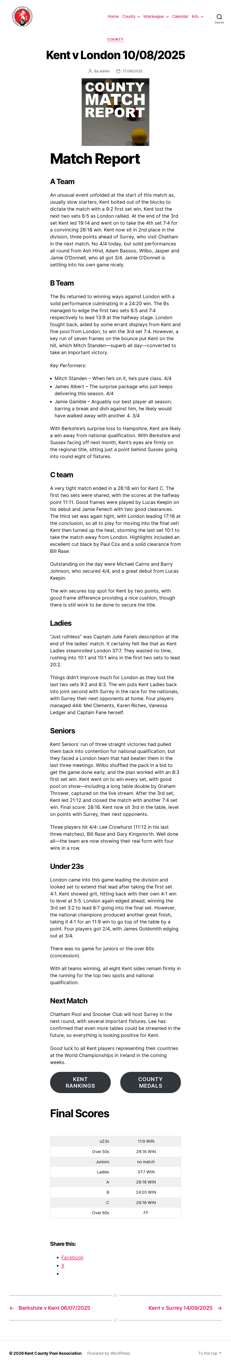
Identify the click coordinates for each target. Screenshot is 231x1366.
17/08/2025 (132, 71)
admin (104, 71)
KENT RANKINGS (80, 1082)
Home (113, 16)
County (128, 16)
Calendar (180, 16)
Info (195, 16)
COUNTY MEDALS (150, 1082)
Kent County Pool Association (53, 1353)
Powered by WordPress (108, 1353)
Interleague (153, 16)
